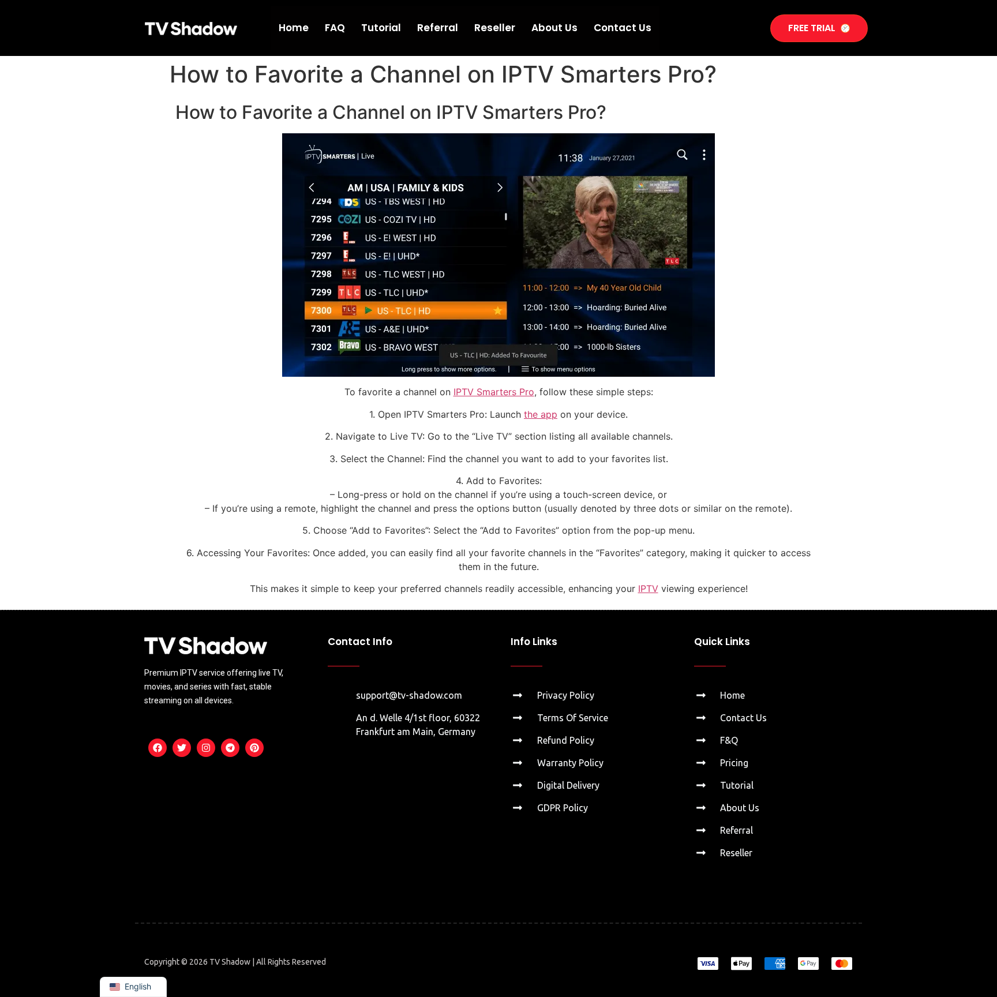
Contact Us (622, 28)
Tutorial (381, 28)
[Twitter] (182, 748)
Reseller (494, 28)
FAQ (335, 28)
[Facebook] (157, 748)
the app (540, 414)
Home (294, 28)
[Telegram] (230, 748)
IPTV (648, 588)
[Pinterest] (254, 748)
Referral (437, 28)
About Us (554, 28)
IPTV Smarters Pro (493, 392)
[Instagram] (206, 748)
